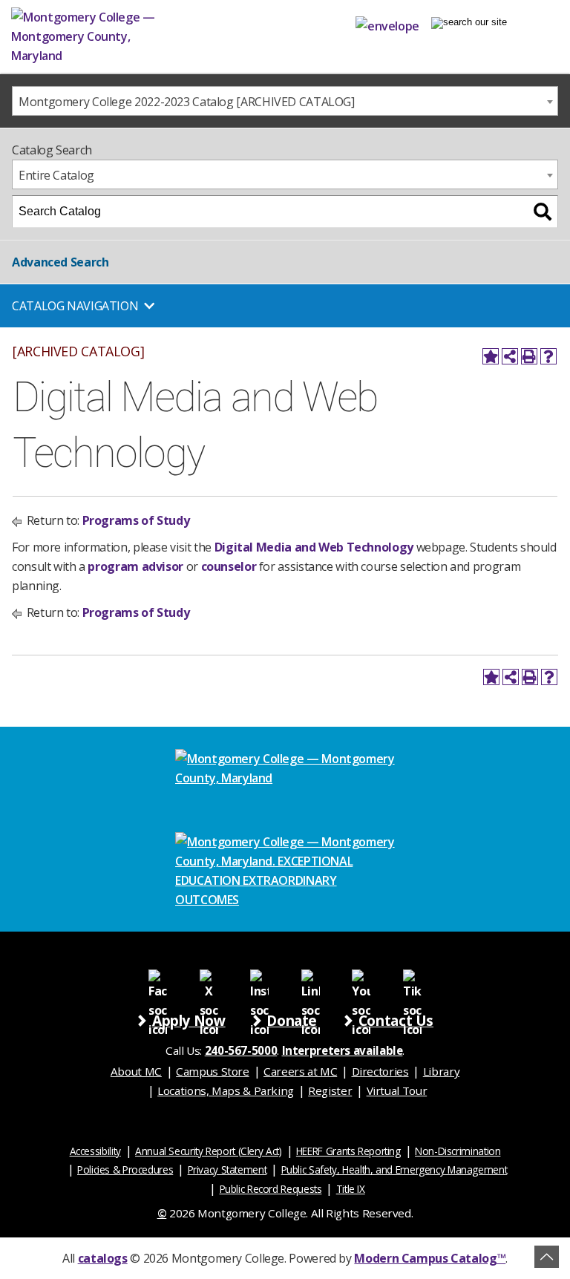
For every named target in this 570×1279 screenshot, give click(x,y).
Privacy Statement (227, 1169)
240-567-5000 (241, 1050)
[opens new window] (158, 978)
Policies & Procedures (125, 1169)
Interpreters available (342, 1050)
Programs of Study (136, 520)
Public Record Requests (271, 1189)
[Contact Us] (387, 23)
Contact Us (395, 1020)
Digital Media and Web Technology (313, 547)
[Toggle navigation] (469, 22)
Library (441, 1071)
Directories (380, 1071)
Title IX (350, 1189)
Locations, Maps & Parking (225, 1090)
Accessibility (95, 1151)
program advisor (135, 566)
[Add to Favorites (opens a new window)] (490, 356)
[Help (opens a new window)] (548, 356)
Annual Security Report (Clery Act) (208, 1151)
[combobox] (285, 101)
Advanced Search (60, 262)
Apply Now (189, 1020)
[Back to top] (546, 1257)
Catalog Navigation (75, 306)
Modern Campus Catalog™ (429, 1258)
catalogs (103, 1258)
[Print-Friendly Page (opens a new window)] (529, 356)
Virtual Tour (397, 1090)
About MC (136, 1071)
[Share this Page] (510, 356)
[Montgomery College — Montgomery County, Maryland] (107, 36)
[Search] (542, 211)
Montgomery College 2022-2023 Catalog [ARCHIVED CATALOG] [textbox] (187, 102)
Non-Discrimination (457, 1151)
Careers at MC (300, 1071)
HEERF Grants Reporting (348, 1151)
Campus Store (212, 1071)
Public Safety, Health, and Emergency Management (394, 1169)
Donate (291, 1020)
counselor (230, 566)
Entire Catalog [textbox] (56, 175)
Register (330, 1090)
